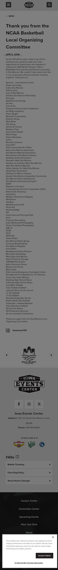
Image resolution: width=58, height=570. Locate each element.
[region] (29, 551)
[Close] (53, 537)
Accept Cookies (44, 555)
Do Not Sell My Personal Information (29, 563)
